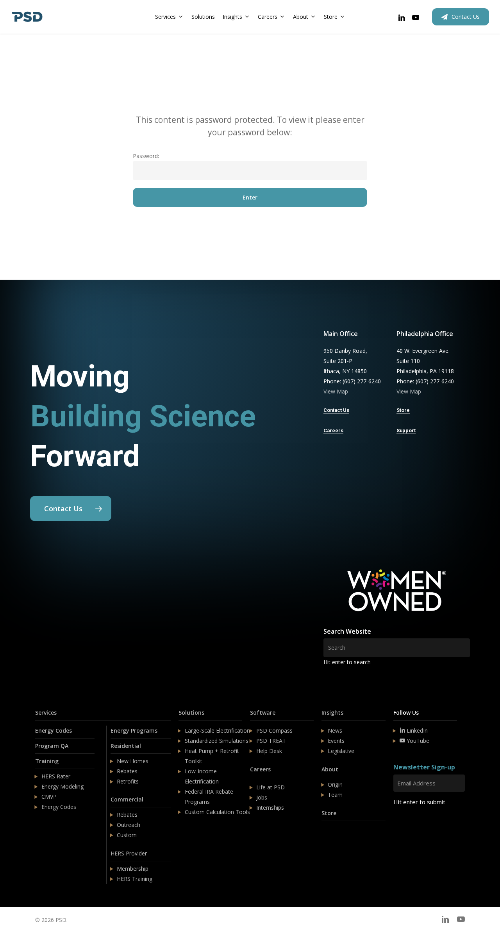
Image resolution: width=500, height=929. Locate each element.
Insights (332, 712)
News (335, 730)
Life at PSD (270, 787)
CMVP (49, 796)
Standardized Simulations (216, 740)
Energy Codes (53, 730)
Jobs (261, 797)
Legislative (341, 751)
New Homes (132, 761)
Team (335, 794)
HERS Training (134, 878)
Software (262, 712)
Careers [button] (333, 430)
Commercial (127, 799)
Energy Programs (134, 730)
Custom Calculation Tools (217, 812)
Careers (260, 769)
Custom (127, 835)
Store (328, 813)
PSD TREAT (271, 740)
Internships (270, 807)
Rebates (127, 771)
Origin (335, 784)
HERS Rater (55, 776)
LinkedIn (416, 730)
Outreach (128, 824)
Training (47, 761)
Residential (126, 745)
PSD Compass (274, 730)
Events (336, 740)
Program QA (51, 745)
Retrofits (128, 781)
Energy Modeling (62, 786)
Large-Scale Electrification (217, 730)
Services (46, 712)
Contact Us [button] (336, 410)
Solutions (191, 712)
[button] (70, 508)
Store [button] (403, 410)
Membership (132, 868)
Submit (412, 825)
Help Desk (269, 751)
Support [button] (406, 430)
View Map (335, 391)
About (329, 769)
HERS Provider (129, 853)
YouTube (417, 740)
